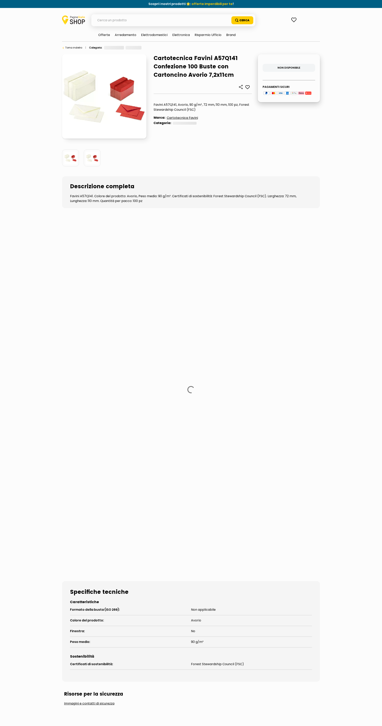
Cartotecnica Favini (182, 118)
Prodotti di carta (141, 47)
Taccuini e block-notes (205, 381)
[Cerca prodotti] (242, 20)
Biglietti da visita (125, 381)
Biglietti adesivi (82, 381)
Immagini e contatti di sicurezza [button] (89, 351)
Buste (159, 47)
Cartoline (163, 381)
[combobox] (173, 20)
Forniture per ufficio (115, 47)
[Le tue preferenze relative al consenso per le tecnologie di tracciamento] (375, 719)
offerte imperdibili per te (212, 4)
